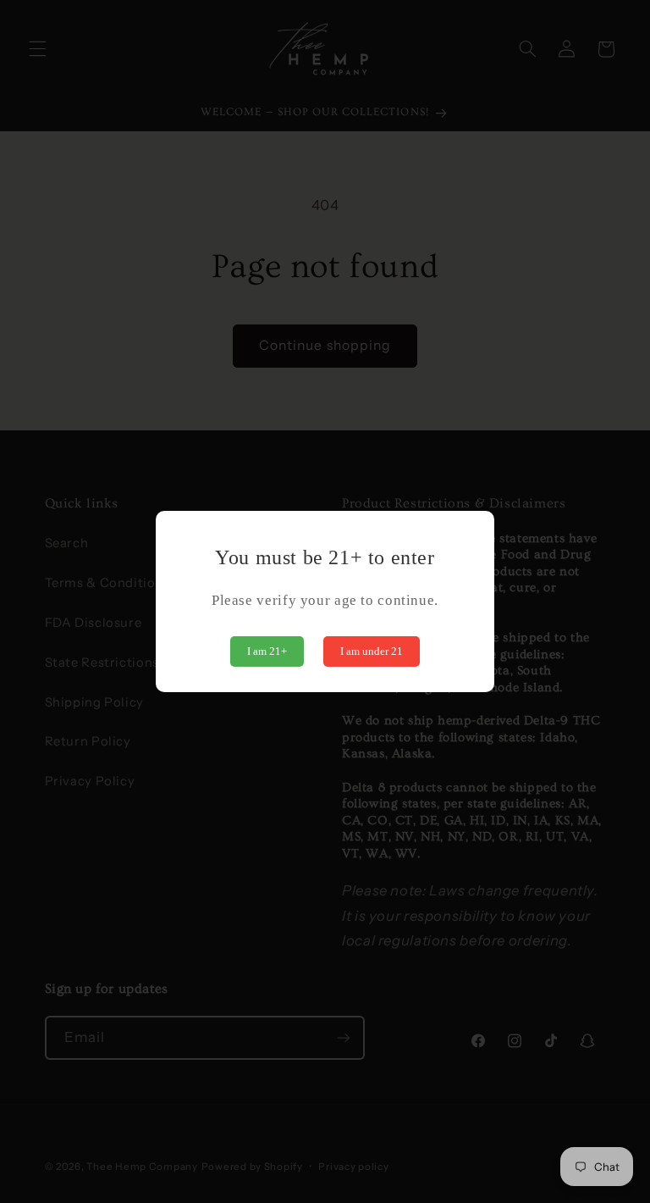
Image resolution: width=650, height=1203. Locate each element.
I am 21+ (267, 651)
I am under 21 (371, 651)
